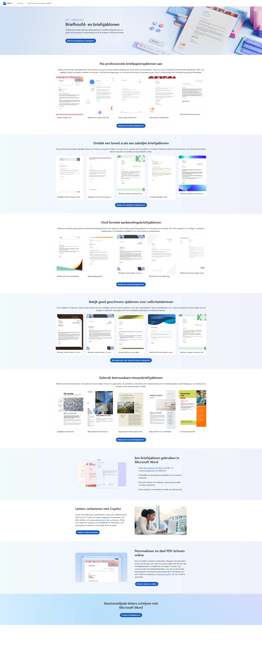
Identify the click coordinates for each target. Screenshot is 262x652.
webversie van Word (154, 468)
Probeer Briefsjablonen (131, 615)
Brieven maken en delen (147, 584)
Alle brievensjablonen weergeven (80, 41)
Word (9, 3)
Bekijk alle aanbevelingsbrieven (131, 284)
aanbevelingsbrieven (98, 520)
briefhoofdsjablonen (147, 470)
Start (67, 20)
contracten (114, 520)
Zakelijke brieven (78, 20)
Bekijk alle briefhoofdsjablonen (131, 126)
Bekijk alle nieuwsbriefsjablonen (131, 440)
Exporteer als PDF (164, 574)
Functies (20, 3)
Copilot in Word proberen (87, 532)
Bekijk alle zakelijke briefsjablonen (131, 205)
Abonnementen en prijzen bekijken (40, 3)
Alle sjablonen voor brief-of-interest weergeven (131, 360)
